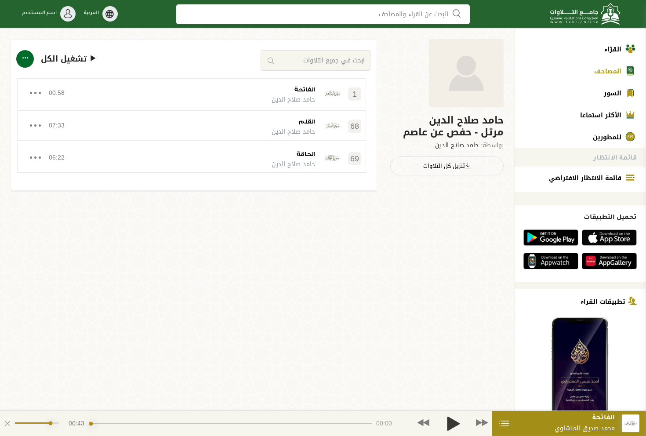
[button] (447, 126)
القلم (307, 121)
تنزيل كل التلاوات (444, 165)
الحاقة (306, 154)
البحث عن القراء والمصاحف (414, 14)
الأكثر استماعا (602, 115)
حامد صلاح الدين (457, 145)
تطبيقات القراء (604, 301)
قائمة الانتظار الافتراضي (586, 178)
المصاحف (609, 71)
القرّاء (614, 49)
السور (614, 93)
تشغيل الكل (65, 59)
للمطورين (608, 137)
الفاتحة (304, 89)
